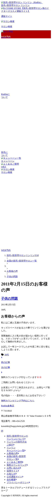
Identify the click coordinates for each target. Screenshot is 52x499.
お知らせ (11, 474)
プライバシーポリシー (18, 482)
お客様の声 (12, 453)
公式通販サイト (14, 476)
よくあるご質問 (14, 462)
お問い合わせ (13, 468)
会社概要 (11, 479)
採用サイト (12, 471)
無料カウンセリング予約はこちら (17, 400)
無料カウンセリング (17, 465)
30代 (6, 355)
